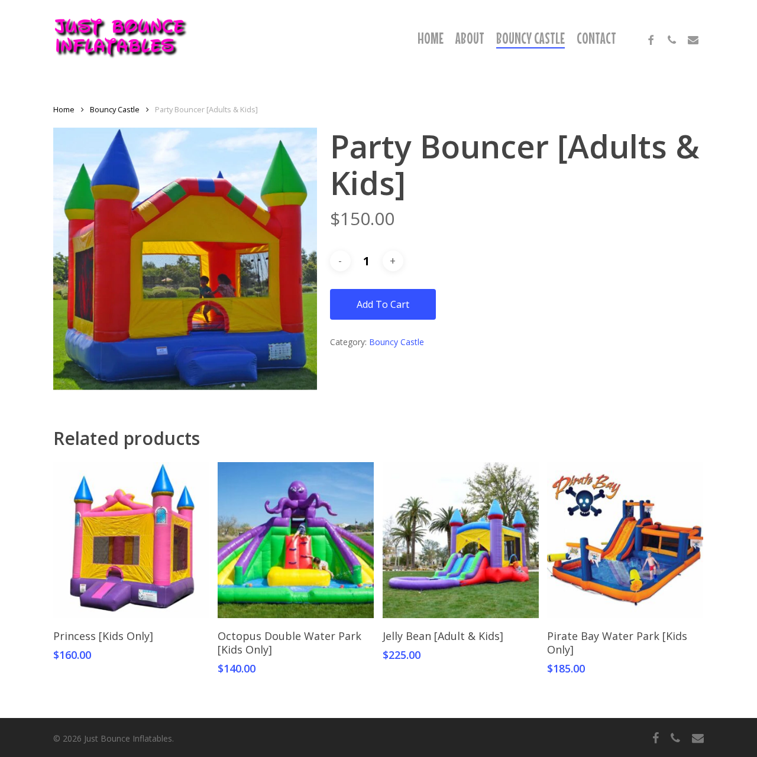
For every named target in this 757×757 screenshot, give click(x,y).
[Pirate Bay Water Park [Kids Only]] (625, 540)
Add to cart (383, 304)
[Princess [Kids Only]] (131, 540)
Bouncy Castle (115, 109)
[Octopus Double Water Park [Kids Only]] (296, 540)
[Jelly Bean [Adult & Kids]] (461, 540)
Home (64, 109)
